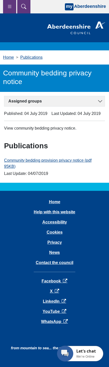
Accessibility (54, 222)
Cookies (55, 232)
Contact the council (54, 262)
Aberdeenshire (86, 6)
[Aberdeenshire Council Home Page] (76, 27)
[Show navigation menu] (9, 6)
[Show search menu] (23, 6)
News (54, 252)
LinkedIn (54, 301)
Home (8, 57)
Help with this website (54, 212)
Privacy (54, 242)
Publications (31, 57)
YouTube (54, 311)
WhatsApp (54, 321)
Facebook (54, 281)
